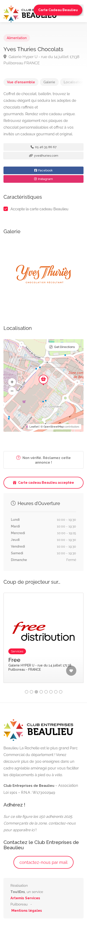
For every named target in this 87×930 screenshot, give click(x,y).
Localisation (74, 82)
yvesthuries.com (45, 155)
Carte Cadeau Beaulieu (58, 10)
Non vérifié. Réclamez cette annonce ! (46, 460)
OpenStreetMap (54, 426)
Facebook (45, 170)
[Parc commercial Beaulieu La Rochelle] (30, 13)
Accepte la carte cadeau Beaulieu (39, 209)
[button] (12, 382)
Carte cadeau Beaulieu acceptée (46, 482)
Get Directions (64, 347)
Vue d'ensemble (21, 82)
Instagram (45, 179)
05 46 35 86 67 (45, 147)
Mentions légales (26, 910)
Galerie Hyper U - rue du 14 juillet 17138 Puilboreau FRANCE (41, 59)
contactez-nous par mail (43, 862)
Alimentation (17, 38)
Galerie (49, 82)
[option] (43, 274)
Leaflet (34, 426)
